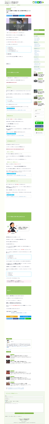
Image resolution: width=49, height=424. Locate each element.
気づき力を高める (36, 58)
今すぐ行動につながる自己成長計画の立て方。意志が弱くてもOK (41, 98)
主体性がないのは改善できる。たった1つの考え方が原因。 (15, 135)
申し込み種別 (6, 400)
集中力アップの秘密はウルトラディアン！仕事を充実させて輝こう (16, 196)
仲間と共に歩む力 (36, 53)
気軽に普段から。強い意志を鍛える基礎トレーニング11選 (18, 312)
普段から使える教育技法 (37, 68)
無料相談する (12, 316)
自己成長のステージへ (37, 48)
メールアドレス (37, 113)
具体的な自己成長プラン (37, 51)
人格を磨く (35, 52)
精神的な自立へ (36, 42)
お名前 (36, 110)
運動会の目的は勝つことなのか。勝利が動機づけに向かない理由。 (16, 175)
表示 (9, 63)
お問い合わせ (14, 346)
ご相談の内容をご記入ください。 (8, 402)
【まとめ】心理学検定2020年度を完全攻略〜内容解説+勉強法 (41, 104)
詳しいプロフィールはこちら (24, 346)
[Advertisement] (18, 60)
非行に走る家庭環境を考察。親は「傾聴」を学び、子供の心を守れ (41, 75)
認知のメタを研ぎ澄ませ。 (24, 421)
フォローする (26, 316)
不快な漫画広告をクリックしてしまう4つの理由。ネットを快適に (18, 383)
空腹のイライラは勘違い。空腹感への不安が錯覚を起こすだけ (18, 361)
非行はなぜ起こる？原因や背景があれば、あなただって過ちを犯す (41, 81)
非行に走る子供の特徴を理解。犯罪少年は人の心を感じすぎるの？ (41, 92)
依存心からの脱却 (36, 40)
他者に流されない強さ (37, 46)
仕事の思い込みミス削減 (37, 63)
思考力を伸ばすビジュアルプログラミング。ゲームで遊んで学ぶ (16, 388)
